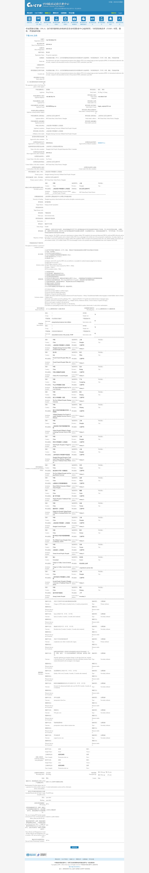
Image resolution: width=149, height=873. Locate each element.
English (120, 13)
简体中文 (113, 13)
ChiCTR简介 (39, 13)
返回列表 (74, 847)
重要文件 (56, 13)
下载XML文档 (31, 36)
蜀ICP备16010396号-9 (74, 867)
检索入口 (48, 13)
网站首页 (30, 13)
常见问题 (71, 13)
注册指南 (63, 13)
